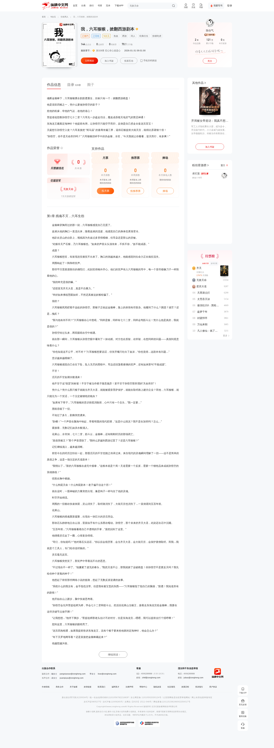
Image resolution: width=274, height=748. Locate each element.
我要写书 (218, 5)
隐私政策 (157, 687)
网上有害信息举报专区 (202, 697)
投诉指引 (199, 687)
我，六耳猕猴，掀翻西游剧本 (85, 17)
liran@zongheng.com (107, 674)
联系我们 (101, 687)
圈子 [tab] (90, 85)
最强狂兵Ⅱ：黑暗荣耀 (209, 305)
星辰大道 (201, 286)
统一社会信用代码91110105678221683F (109, 697)
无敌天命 (201, 280)
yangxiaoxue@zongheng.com (72, 674)
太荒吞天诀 (203, 299)
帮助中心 (143, 687)
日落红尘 (200, 272)
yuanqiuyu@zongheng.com (71, 678)
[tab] (55, 85)
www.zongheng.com (116, 707)
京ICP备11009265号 (113, 702)
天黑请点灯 (203, 292)
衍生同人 (64, 17)
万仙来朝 (202, 324)
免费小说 (128, 712)
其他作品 (198, 82)
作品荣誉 (53, 148)
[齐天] (224, 270)
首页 (75, 5)
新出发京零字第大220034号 (75, 697)
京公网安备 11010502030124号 (146, 697)
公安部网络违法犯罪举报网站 (176, 697)
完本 (108, 5)
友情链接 (87, 687)
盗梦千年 (202, 311)
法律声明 (129, 687)
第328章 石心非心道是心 (108, 50)
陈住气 (210, 30)
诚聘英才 (115, 687)
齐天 (199, 268)
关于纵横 (73, 687)
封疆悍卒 (202, 318)
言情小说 (119, 712)
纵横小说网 (90, 712)
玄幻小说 (103, 712)
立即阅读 (89, 60)
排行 (91, 5)
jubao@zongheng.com (193, 678)
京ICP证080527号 (92, 702)
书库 (100, 5)
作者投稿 (45, 687)
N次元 (53, 17)
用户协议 (213, 687)
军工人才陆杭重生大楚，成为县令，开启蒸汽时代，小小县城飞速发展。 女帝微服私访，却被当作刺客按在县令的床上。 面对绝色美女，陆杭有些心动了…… (209, 130)
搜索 (173, 5)
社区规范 (171, 687)
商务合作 (59, 687)
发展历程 (185, 687)
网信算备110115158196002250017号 (171, 702)
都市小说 (111, 712)
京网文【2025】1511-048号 (138, 702)
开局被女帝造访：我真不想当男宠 (209, 120)
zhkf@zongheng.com (151, 678)
